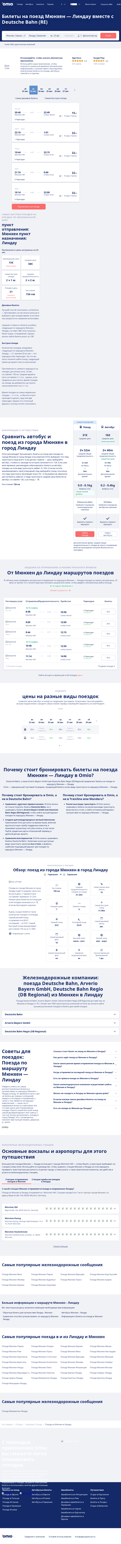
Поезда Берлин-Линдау (71, 1372)
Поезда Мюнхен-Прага (71, 1279)
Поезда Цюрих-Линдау (12, 1378)
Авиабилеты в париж (71, 1508)
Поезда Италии (9, 1509)
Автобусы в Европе (41, 1494)
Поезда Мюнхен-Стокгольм (44, 1357)
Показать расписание (11, 296)
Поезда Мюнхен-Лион (41, 1367)
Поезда (20, 4)
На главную (7, 1424)
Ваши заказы (90, 4)
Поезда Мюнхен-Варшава (72, 1274)
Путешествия (97, 1490)
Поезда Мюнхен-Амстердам (103, 1351)
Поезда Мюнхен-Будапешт (43, 1279)
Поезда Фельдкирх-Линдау (14, 1383)
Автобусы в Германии (42, 1502)
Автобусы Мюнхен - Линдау (74, 1312)
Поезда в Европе (10, 1494)
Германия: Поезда (33, 1424)
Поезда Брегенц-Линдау (101, 1378)
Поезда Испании (10, 1502)
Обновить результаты (59, 590)
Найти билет (11, 266)
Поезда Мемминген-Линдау (44, 1378)
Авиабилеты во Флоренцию (74, 1494)
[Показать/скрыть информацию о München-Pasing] (114, 1220)
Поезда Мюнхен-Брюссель (14, 1362)
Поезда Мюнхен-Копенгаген (44, 1362)
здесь (80, 675)
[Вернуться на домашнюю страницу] (9, 4)
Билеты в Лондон (98, 1502)
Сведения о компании (35, 1536)
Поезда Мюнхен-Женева (13, 1279)
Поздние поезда (105, 666)
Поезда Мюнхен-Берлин (13, 1285)
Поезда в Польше (10, 1498)
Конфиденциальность (85, 1536)
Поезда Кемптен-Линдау (71, 1378)
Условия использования (60, 1536)
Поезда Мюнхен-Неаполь (43, 1372)
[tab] (26, 98)
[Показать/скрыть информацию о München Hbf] (114, 1208)
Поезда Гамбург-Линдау (101, 1372)
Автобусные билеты (42, 1490)
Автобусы (29, 4)
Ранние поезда (15, 666)
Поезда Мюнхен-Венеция (101, 1357)
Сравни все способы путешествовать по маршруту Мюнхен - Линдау (31, 1318)
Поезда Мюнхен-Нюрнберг (43, 1285)
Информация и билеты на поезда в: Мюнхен (82, 1316)
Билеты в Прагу (97, 1498)
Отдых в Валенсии (99, 1506)
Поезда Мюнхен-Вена (12, 1274)
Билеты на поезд (10, 1490)
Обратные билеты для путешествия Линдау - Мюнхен (27, 1312)
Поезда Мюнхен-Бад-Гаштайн (103, 1274)
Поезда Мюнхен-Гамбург (101, 1362)
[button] (56, 36)
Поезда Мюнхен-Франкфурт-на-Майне (19, 1372)
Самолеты (40, 4)
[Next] (75, 90)
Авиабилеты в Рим (70, 1498)
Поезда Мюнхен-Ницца (12, 1367)
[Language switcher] (75, 4)
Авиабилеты (67, 1490)
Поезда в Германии (11, 1506)
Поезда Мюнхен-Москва (101, 1367)
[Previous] (24, 721)
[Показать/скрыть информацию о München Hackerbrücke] (114, 1234)
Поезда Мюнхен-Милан (101, 1346)
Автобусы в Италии (41, 1498)
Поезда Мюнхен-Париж (42, 1274)
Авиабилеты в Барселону (73, 1512)
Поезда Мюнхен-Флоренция (73, 1367)
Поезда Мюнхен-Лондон (42, 1346)
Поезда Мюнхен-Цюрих (101, 1279)
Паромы (50, 4)
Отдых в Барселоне (99, 1494)
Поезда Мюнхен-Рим (11, 1351)
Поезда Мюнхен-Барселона (14, 1357)
